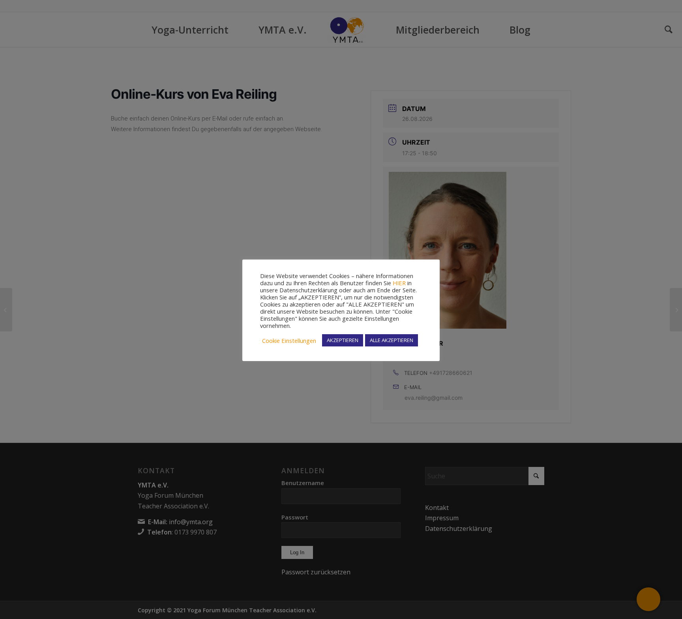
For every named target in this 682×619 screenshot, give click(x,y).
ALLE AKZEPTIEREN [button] (391, 340)
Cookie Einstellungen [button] (289, 340)
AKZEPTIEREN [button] (342, 340)
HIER (399, 283)
